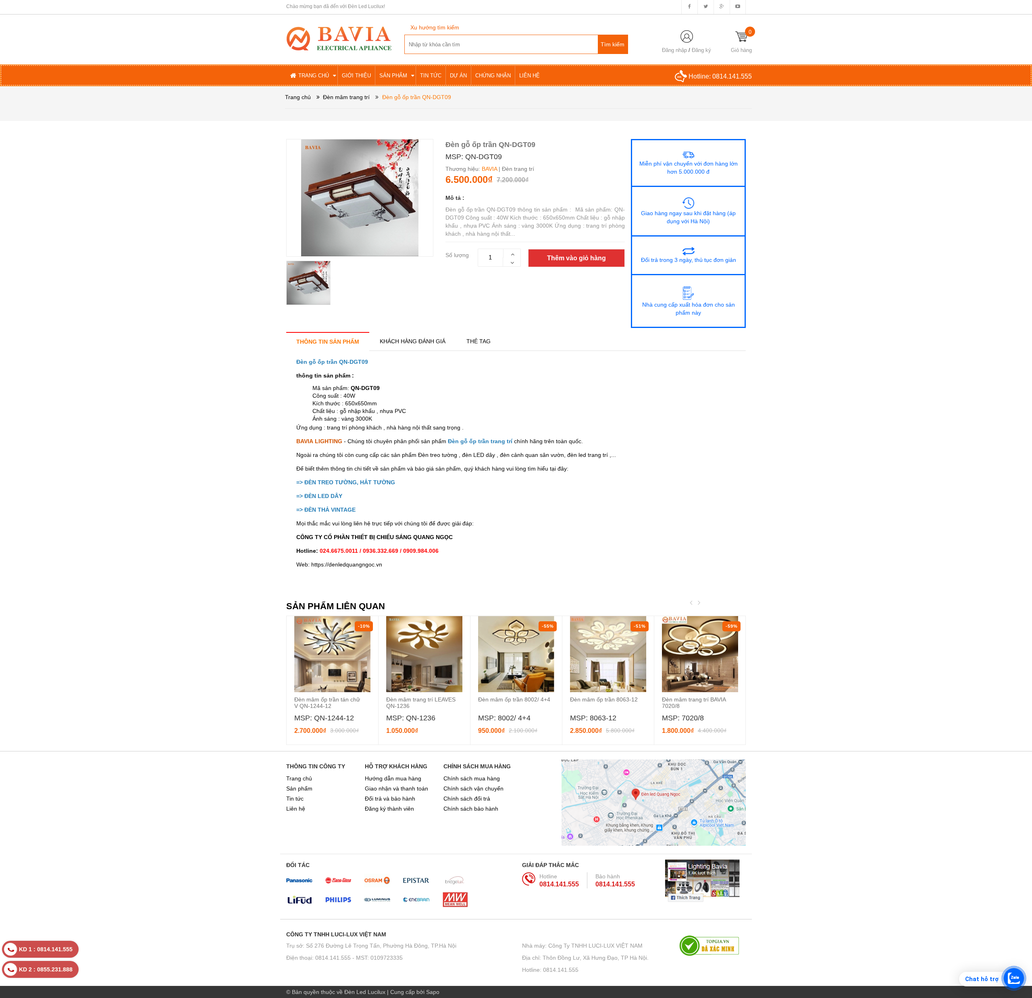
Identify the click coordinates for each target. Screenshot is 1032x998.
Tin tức (295, 798)
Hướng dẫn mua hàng (393, 778)
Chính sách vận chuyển (473, 788)
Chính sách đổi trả (466, 798)
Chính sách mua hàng (471, 778)
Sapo (432, 992)
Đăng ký (701, 50)
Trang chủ (299, 778)
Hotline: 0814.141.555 (550, 970)
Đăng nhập (674, 50)
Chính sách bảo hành (470, 808)
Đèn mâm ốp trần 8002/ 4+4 (514, 699)
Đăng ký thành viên (389, 808)
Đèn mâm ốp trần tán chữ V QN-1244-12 (327, 702)
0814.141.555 (732, 76)
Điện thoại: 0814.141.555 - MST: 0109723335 (344, 957)
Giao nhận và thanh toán (396, 788)
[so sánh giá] (712, 946)
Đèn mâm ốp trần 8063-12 (604, 699)
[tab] (327, 341)
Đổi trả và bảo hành (390, 798)
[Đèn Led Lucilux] (339, 38)
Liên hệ (295, 808)
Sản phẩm (299, 788)
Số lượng (457, 255)
